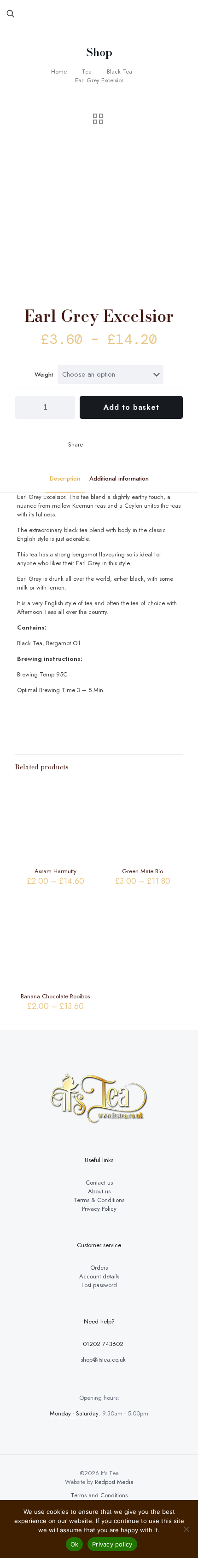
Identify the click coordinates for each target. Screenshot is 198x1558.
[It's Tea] (99, 13)
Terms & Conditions (99, 1200)
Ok (74, 1544)
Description (65, 478)
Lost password (99, 1285)
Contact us (99, 1182)
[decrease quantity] (25, 407)
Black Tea (119, 71)
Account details (99, 1276)
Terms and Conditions (99, 1495)
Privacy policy (112, 1544)
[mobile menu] (185, 14)
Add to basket (131, 407)
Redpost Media (114, 1482)
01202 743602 (102, 1344)
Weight (44, 374)
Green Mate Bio (142, 871)
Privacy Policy (99, 1208)
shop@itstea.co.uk (102, 1359)
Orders (99, 1267)
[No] (186, 1529)
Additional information (119, 478)
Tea (87, 71)
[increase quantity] (65, 407)
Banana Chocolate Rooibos (55, 996)
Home (59, 71)
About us (99, 1191)
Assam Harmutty (55, 871)
